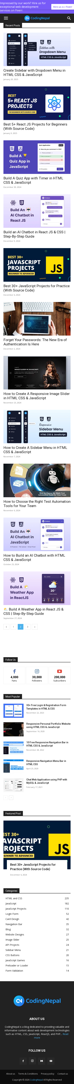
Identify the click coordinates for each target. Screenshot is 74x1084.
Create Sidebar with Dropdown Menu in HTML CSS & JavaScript (34, 72)
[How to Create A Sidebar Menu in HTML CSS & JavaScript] (37, 426)
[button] (69, 18)
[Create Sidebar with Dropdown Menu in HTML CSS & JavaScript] (37, 49)
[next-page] (35, 627)
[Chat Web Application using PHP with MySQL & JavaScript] (13, 785)
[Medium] (41, 1061)
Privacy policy (47, 1073)
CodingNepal (36, 1079)
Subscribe (59, 669)
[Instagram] (32, 1060)
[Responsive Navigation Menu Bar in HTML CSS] (13, 766)
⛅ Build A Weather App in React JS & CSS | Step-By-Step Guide (33, 611)
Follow (37, 669)
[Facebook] (23, 1061)
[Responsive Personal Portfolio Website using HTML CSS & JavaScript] (13, 729)
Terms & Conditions (28, 1073)
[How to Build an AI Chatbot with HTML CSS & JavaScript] (37, 534)
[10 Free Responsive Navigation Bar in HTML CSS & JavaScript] (13, 748)
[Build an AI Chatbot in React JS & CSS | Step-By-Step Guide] (37, 211)
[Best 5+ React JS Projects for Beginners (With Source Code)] (37, 103)
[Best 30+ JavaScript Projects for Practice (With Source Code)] (37, 265)
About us (10, 1073)
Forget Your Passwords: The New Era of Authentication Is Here (35, 342)
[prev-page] (6, 627)
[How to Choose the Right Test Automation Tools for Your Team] (37, 480)
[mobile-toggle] (5, 18)
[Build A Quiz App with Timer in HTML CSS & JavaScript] (37, 157)
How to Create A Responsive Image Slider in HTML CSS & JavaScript (36, 396)
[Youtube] (50, 1061)
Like (15, 669)
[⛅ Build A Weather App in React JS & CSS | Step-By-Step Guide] (37, 588)
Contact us (62, 1073)
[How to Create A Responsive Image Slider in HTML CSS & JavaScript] (37, 372)
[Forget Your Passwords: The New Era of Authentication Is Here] (37, 319)
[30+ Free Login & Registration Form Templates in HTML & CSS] (13, 711)
